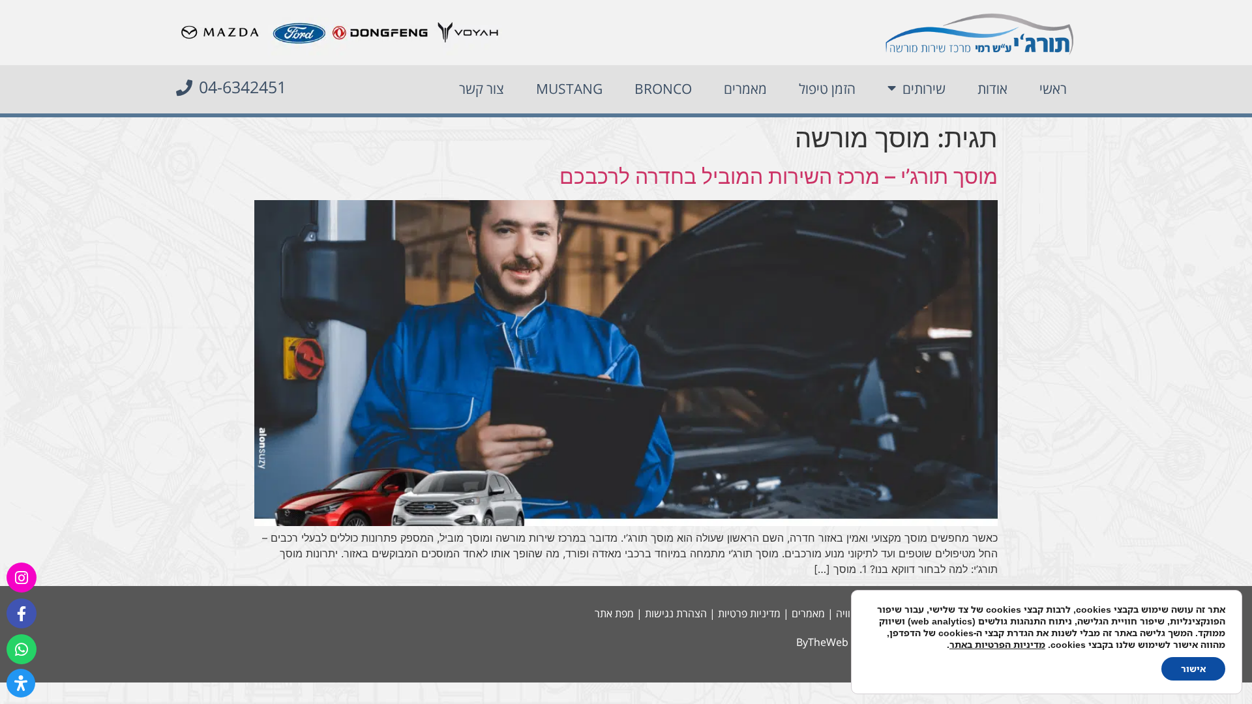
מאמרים (745, 89)
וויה (843, 613)
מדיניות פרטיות (749, 613)
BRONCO (663, 89)
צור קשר (481, 89)
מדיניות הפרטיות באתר (997, 644)
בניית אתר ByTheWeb (844, 642)
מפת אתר (614, 613)
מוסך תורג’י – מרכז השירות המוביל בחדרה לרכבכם (778, 176)
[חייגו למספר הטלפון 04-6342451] (184, 88)
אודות (992, 89)
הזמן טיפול (827, 89)
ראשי (1053, 89)
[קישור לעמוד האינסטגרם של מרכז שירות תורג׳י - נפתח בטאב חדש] (22, 578)
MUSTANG (569, 89)
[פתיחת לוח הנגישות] (21, 683)
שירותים (924, 89)
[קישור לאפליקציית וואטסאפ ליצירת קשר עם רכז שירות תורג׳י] (22, 649)
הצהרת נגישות (676, 613)
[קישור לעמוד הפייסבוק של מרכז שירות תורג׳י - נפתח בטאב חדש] (22, 613)
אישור (1193, 668)
